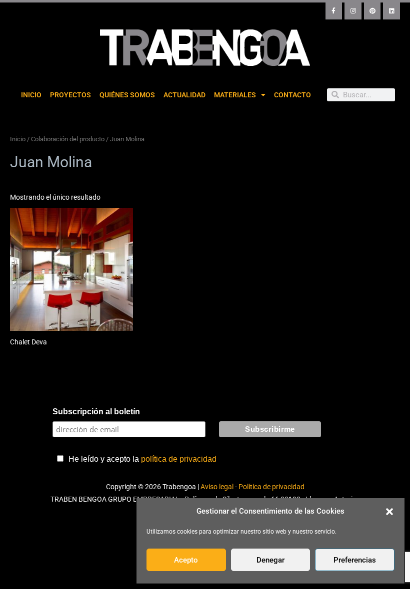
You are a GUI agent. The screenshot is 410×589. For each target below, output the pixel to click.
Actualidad (185, 95)
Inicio (31, 95)
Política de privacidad (271, 487)
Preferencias (355, 560)
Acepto (186, 560)
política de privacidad (178, 459)
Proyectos (70, 95)
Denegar (270, 560)
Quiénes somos (127, 95)
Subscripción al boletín (96, 411)
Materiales (235, 95)
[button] (389, 512)
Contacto (292, 95)
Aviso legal (217, 487)
